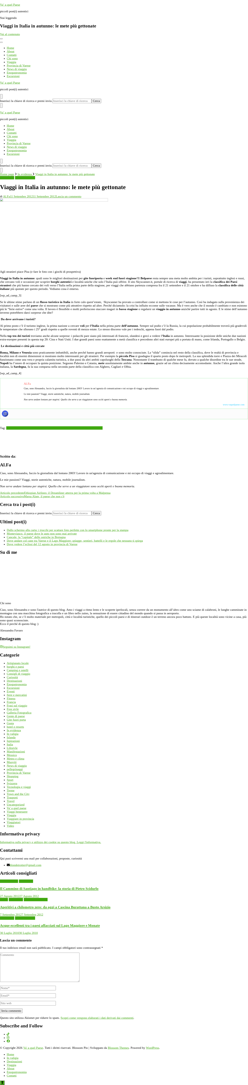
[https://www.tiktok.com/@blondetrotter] (8, 1034)
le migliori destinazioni (38, 428)
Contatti (12, 55)
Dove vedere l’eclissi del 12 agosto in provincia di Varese (42, 544)
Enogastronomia (17, 72)
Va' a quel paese (16, 808)
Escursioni (13, 76)
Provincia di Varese (19, 65)
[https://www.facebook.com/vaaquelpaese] (8, 1041)
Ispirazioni (13, 741)
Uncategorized (15, 804)
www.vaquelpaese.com (233, 404)
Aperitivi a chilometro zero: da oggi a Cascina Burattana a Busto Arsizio (55, 907)
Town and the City (18, 794)
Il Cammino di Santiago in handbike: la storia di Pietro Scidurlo (49, 889)
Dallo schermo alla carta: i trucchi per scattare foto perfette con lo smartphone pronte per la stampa (67, 530)
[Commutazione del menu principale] (1, 38)
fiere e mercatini (17, 695)
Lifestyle (12, 748)
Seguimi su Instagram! (16, 646)
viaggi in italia (82, 428)
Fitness (11, 698)
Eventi (11, 691)
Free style (13, 709)
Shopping (12, 776)
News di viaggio (17, 69)
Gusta (10, 723)
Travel (11, 801)
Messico (12, 755)
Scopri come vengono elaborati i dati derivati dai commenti (97, 1017)
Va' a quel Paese (33, 1047)
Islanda (11, 737)
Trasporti (12, 797)
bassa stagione (15, 428)
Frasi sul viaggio (17, 705)
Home (10, 48)
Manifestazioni (16, 751)
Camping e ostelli (17, 670)
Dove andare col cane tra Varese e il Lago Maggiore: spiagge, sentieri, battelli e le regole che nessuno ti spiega (75, 540)
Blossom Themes (118, 1047)
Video (10, 825)
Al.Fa (6, 196)
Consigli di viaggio (18, 673)
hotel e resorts (15, 726)
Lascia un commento (68, 196)
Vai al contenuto (10, 34)
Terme (11, 790)
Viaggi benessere (17, 811)
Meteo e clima (15, 758)
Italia (10, 744)
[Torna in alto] (2, 1082)
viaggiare (97, 428)
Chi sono (12, 58)
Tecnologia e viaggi (19, 787)
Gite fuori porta (16, 719)
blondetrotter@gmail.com (25, 865)
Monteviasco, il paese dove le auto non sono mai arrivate (42, 533)
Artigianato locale (18, 663)
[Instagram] (5, 413)
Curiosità (12, 677)
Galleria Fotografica (19, 712)
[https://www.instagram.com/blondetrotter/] (8, 1037)
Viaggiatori (13, 822)
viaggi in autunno (63, 428)
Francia (11, 702)
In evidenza (7, 177)
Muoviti (12, 762)
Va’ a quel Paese (10, 4)
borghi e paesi (15, 666)
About (10, 51)
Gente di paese (16, 716)
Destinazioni (14, 680)
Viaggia (11, 62)
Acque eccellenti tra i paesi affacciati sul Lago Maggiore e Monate (50, 925)
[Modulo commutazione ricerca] (1, 96)
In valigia (12, 734)
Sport (10, 779)
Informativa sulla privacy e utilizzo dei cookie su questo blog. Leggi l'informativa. (50, 842)
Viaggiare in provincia (20, 818)
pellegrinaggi (15, 769)
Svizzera (12, 783)
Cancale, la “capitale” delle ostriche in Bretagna (36, 537)
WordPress (152, 1047)
